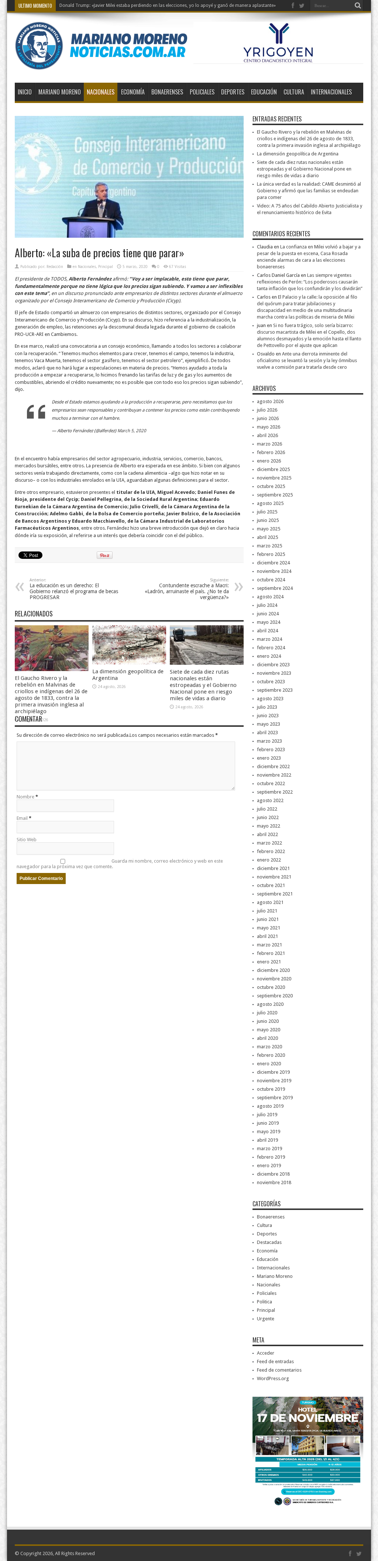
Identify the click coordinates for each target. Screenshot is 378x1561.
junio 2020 (268, 1021)
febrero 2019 (271, 1157)
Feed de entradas (275, 1361)
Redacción (55, 267)
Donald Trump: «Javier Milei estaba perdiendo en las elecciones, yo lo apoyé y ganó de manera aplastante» (167, 5)
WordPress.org (273, 1378)
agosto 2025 (270, 503)
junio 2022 (268, 817)
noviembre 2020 (274, 978)
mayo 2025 (268, 529)
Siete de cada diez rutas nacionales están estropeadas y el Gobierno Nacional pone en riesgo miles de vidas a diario (203, 685)
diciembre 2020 (273, 970)
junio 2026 (268, 418)
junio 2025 (268, 520)
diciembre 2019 (273, 1072)
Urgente (265, 1318)
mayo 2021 (268, 928)
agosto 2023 (270, 698)
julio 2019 (267, 1114)
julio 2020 (267, 1012)
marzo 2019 (269, 1148)
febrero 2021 (271, 953)
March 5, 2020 (131, 430)
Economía (133, 91)
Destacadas (269, 1242)
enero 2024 (269, 656)
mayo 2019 (268, 1131)
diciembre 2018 (273, 1174)
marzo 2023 (269, 741)
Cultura (294, 91)
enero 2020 (269, 1063)
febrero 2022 (271, 851)
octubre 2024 (271, 579)
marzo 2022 (269, 843)
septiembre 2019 (275, 1097)
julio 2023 (267, 707)
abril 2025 (267, 537)
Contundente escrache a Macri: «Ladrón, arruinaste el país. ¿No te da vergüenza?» (187, 589)
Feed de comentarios (279, 1370)
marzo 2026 (269, 444)
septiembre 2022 (275, 792)
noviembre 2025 (274, 478)
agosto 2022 (270, 800)
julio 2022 (267, 809)
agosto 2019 (270, 1106)
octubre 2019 (271, 1089)
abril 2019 (267, 1140)
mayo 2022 (268, 826)
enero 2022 (269, 860)
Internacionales (331, 91)
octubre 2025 (271, 486)
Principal (105, 267)
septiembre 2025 (275, 495)
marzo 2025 (269, 546)
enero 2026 (269, 461)
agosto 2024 (270, 596)
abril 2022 (267, 834)
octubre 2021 (271, 885)
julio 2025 (267, 512)
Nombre (25, 797)
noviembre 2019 (274, 1080)
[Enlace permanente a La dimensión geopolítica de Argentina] (129, 663)
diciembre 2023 (273, 664)
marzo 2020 (269, 1046)
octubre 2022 (271, 783)
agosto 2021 (270, 902)
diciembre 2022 (273, 766)
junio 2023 (268, 715)
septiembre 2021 (275, 894)
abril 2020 (267, 1038)
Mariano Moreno (59, 91)
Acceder (265, 1353)
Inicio (25, 91)
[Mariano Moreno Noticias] (101, 64)
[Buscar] (357, 5)
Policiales (202, 91)
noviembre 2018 (274, 1182)
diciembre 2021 (273, 868)
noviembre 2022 (274, 775)
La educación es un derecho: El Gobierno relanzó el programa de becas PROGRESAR (74, 589)
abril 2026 (267, 435)
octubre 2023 (271, 681)
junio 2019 (268, 1123)
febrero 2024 (271, 647)
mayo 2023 (268, 724)
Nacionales (100, 91)
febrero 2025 (271, 554)
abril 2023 (267, 732)
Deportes (232, 91)
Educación (264, 91)
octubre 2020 (271, 987)
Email (22, 818)
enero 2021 (269, 962)
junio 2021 (268, 919)
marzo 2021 (269, 945)
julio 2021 (267, 911)
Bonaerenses (167, 91)
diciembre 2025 (273, 469)
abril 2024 (267, 630)
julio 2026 (267, 410)
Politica (264, 1301)
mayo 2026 (268, 427)
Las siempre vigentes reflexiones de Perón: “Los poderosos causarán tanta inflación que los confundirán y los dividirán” (309, 281)
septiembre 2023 (275, 690)
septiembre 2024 (275, 588)
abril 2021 (267, 936)
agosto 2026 (270, 401)
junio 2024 (268, 613)
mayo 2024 (268, 622)
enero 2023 (269, 758)
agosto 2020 (270, 1004)
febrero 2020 (271, 1055)
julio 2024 (267, 605)
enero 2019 (269, 1165)
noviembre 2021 (274, 877)
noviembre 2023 (274, 673)
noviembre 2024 (274, 571)
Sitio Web (27, 839)
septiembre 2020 (275, 995)
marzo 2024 (269, 639)
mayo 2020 (268, 1029)
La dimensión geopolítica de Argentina (298, 154)
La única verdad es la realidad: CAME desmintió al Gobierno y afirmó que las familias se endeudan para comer (309, 190)
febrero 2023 (271, 749)
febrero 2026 (271, 452)
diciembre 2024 (273, 562)
